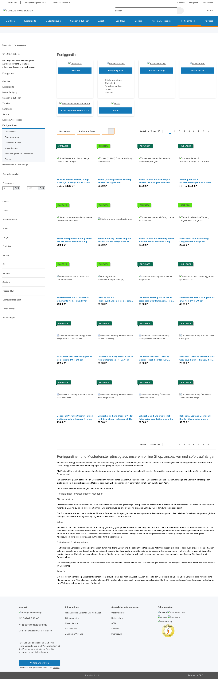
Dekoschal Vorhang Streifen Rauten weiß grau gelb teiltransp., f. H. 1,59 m (75, 418)
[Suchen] (180, 10)
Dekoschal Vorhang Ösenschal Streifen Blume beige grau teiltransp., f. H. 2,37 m (195, 418)
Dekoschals (75, 70)
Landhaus (7, 109)
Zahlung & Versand (74, 634)
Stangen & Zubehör (11, 98)
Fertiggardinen (9, 125)
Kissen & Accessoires (12, 120)
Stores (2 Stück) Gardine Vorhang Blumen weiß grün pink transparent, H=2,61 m (115, 181)
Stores (116, 110)
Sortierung (64, 131)
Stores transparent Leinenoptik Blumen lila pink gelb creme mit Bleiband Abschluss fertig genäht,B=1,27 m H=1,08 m (154, 181)
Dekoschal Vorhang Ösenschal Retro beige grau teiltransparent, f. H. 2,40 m (156, 418)
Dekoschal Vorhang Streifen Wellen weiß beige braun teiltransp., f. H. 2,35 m (115, 418)
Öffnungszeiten (72, 618)
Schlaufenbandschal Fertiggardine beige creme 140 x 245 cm (74, 358)
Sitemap (115, 628)
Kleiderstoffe (8, 87)
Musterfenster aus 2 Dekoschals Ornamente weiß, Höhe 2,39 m (73, 299)
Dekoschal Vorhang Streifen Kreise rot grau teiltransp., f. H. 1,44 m (115, 358)
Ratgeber (193, 2)
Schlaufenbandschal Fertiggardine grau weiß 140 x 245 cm (197, 299)
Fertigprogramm (115, 70)
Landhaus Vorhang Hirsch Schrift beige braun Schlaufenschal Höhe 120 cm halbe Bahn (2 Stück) (156, 299)
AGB (113, 623)
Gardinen (6, 81)
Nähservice (208, 2)
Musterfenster (197, 70)
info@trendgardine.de (35, 2)
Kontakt (180, 2)
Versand (56, 668)
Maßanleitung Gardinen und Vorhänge (83, 613)
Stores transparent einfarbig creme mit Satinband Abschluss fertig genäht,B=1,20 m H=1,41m (156, 240)
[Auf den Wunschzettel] (88, 147)
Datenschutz (117, 618)
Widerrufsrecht (118, 613)
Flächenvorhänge (113, 80)
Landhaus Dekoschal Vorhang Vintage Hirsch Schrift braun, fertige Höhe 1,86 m (154, 358)
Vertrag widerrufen (39, 663)
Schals (108, 89)
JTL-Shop (202, 675)
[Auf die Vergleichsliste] (80, 147)
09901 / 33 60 (31, 618)
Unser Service (71, 623)
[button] (191, 10)
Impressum (116, 634)
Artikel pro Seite (87, 131)
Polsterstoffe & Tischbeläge (15, 164)
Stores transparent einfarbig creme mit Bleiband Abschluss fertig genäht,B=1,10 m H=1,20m (74, 240)
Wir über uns (71, 628)
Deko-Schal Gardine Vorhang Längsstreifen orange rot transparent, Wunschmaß (194, 240)
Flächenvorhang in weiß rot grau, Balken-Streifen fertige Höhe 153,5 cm (115, 240)
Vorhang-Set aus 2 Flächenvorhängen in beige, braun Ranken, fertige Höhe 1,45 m (115, 299)
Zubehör (109, 92)
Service (5, 114)
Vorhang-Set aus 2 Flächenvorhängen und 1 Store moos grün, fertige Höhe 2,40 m (195, 181)
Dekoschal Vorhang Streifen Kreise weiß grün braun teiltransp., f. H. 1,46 (197, 358)
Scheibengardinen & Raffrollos (75, 110)
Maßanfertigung (9, 92)
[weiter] (213, 131)
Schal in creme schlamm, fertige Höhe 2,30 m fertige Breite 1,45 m (73, 181)
